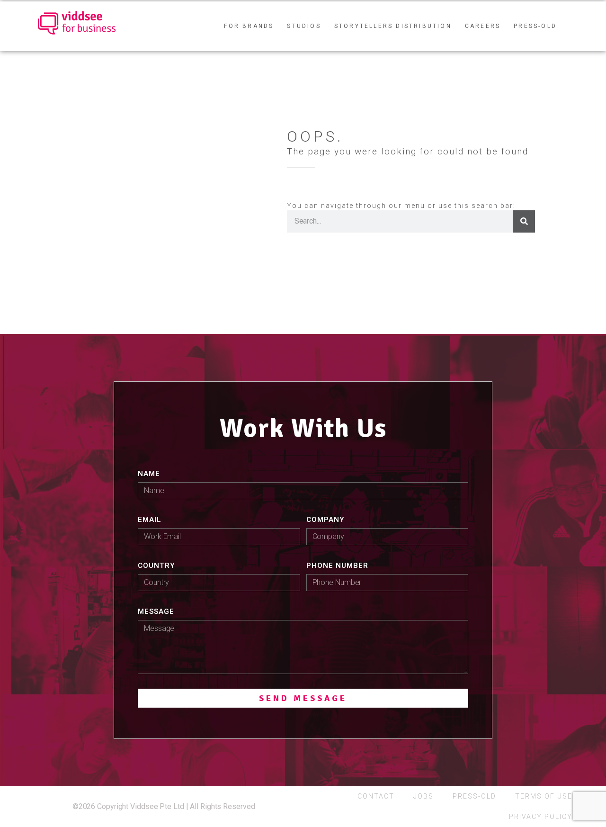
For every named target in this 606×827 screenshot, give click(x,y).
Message (156, 611)
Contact (375, 796)
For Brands (249, 26)
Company (325, 519)
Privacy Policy (540, 816)
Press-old (535, 26)
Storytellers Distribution (393, 26)
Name (149, 473)
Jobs (423, 796)
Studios (304, 26)
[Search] (524, 221)
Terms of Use (543, 796)
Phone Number (337, 565)
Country (156, 565)
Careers (482, 26)
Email (149, 519)
